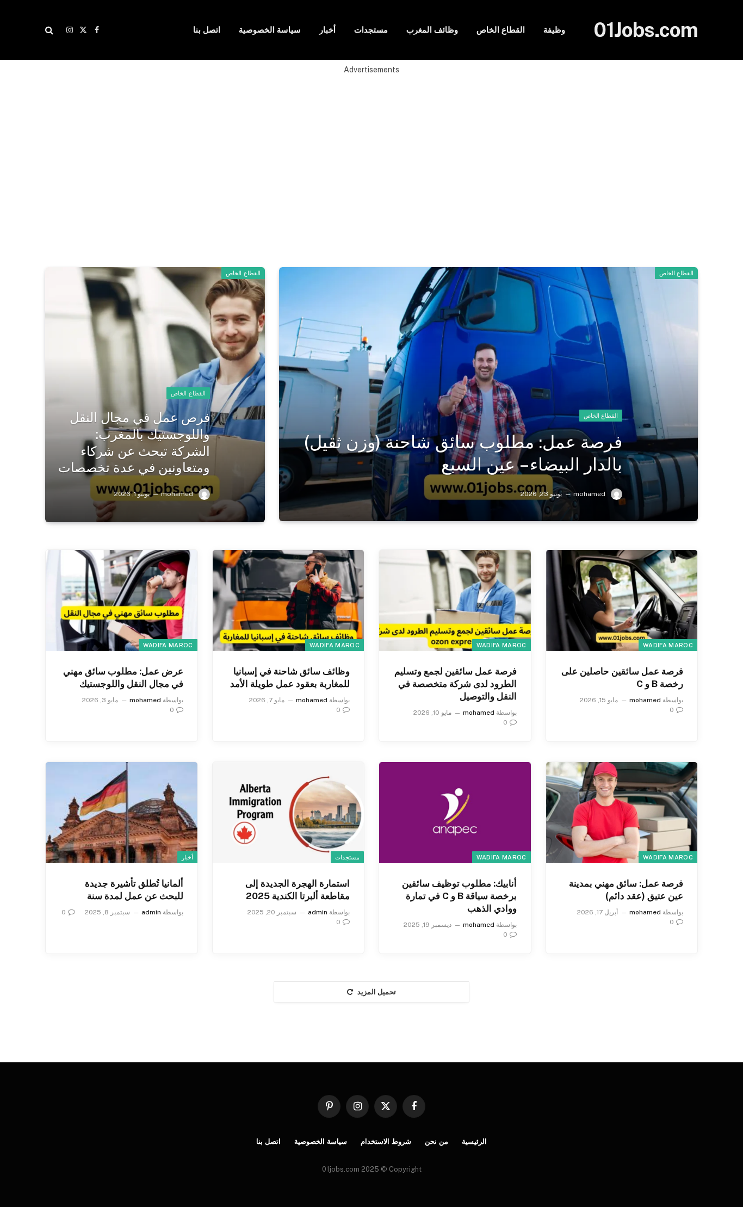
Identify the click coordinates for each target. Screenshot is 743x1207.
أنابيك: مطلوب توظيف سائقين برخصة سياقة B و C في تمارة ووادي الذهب (459, 896)
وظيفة (554, 29)
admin (317, 912)
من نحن (436, 1141)
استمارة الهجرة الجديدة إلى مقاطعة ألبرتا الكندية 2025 (297, 889)
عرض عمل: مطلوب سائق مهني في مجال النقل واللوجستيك (123, 677)
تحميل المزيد (376, 992)
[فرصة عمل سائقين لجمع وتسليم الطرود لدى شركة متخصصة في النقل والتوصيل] (455, 600)
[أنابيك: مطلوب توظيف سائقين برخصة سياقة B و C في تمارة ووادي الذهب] (455, 812)
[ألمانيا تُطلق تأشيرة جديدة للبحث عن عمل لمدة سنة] (121, 812)
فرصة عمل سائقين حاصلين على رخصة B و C (622, 677)
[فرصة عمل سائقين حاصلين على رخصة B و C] (622, 600)
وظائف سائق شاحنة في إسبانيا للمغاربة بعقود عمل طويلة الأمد (290, 677)
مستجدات (371, 29)
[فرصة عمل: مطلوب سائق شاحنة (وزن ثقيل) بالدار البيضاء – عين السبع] (488, 394)
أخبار (327, 29)
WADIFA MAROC (668, 645)
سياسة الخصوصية (270, 29)
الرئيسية (474, 1141)
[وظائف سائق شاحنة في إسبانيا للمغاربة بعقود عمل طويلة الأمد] (288, 600)
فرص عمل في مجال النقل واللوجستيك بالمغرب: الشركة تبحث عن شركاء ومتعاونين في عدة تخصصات (133, 442)
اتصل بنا (206, 29)
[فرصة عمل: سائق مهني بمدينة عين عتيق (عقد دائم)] (622, 812)
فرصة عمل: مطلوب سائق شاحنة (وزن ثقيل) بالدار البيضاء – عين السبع (463, 453)
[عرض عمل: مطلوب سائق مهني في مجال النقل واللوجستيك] (121, 600)
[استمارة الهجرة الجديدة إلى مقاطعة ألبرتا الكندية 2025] (288, 812)
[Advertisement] (371, 152)
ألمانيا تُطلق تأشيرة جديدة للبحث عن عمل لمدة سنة (134, 889)
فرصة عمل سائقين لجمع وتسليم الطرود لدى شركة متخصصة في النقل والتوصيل (455, 684)
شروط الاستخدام (386, 1141)
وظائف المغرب (432, 29)
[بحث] (50, 30)
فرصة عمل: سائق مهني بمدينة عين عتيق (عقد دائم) (626, 889)
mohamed (589, 494)
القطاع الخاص (500, 29)
